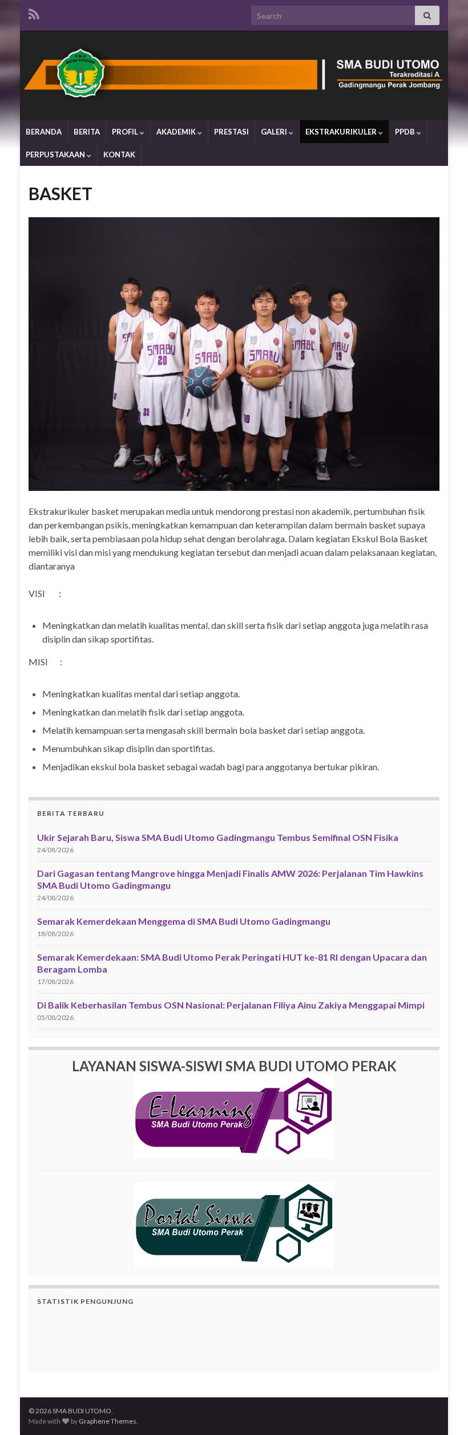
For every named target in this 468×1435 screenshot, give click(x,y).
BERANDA (44, 131)
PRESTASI (231, 131)
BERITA (87, 131)
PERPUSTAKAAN (56, 154)
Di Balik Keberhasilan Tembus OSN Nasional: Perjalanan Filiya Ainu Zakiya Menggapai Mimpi (231, 1004)
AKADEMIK (176, 131)
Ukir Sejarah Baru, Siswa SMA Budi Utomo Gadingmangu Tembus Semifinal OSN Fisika (217, 837)
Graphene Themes (107, 1421)
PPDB (406, 131)
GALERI (275, 131)
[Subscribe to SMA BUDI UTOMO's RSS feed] (34, 12)
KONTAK (119, 154)
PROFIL (126, 131)
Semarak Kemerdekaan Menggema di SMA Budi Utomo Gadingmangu (183, 921)
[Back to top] (442, 1409)
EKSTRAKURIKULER (341, 131)
